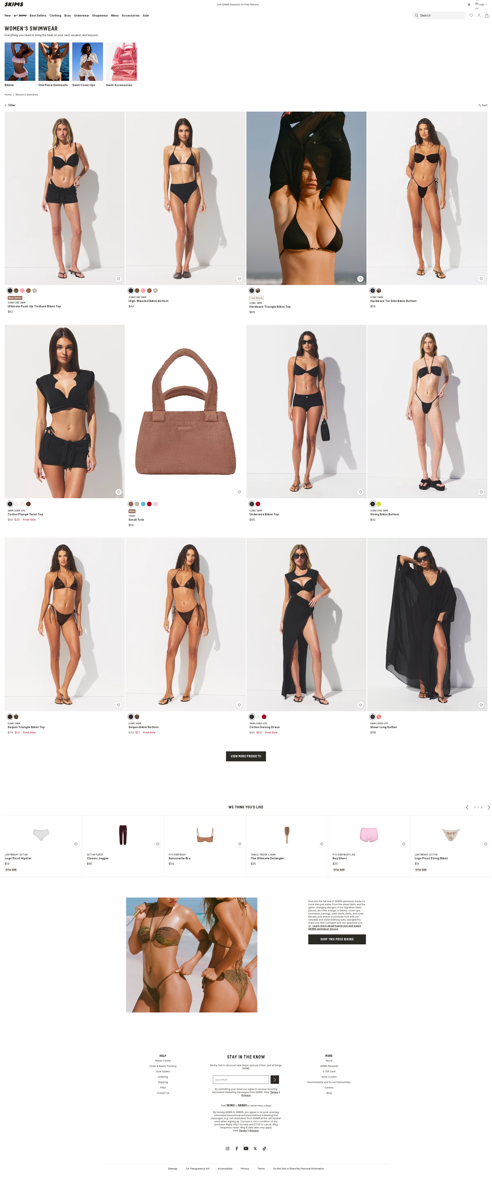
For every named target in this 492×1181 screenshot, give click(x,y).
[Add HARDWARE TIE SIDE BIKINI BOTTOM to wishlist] (481, 279)
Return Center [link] (163, 1060)
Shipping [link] (163, 1082)
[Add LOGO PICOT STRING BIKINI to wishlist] (486, 844)
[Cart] (486, 15)
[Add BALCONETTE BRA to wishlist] (240, 844)
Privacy (245, 1168)
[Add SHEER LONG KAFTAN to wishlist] (481, 705)
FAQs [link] (163, 1087)
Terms (261, 1168)
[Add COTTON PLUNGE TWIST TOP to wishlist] (119, 492)
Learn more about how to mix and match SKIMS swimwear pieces (334, 927)
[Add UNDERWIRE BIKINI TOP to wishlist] (360, 492)
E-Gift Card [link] (329, 1071)
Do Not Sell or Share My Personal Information (298, 1168)
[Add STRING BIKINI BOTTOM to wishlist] (481, 492)
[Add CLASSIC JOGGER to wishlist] (158, 844)
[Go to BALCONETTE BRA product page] (205, 835)
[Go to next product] (489, 807)
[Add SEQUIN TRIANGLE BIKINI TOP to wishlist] (119, 705)
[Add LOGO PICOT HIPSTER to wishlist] (76, 844)
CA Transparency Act (197, 1168)
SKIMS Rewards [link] (329, 1066)
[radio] (10, 290)
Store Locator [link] (329, 1076)
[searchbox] (442, 15)
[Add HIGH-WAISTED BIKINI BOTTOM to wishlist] (239, 279)
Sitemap (172, 1168)
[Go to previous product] (467, 807)
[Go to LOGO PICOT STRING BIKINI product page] (451, 835)
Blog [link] (329, 1092)
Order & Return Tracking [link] (163, 1066)
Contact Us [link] (163, 1092)
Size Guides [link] (163, 1071)
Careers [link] (329, 1087)
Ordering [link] (163, 1076)
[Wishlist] (471, 15)
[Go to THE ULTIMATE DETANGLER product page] (287, 835)
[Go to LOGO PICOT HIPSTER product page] (41, 835)
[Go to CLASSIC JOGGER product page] (123, 835)
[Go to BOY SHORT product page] (369, 835)
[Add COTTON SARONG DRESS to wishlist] (360, 705)
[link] (337, 939)
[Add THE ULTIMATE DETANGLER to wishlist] (322, 844)
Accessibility (225, 1168)
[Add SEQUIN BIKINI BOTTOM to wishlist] (239, 705)
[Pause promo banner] (469, 4)
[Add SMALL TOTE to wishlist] (239, 492)
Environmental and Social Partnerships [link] (329, 1082)
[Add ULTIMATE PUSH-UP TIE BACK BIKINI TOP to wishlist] (119, 279)
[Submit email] (275, 1079)
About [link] (329, 1060)
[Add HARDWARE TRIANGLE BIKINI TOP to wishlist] (360, 279)
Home (8, 94)
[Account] (479, 15)
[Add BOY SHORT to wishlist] (404, 844)
